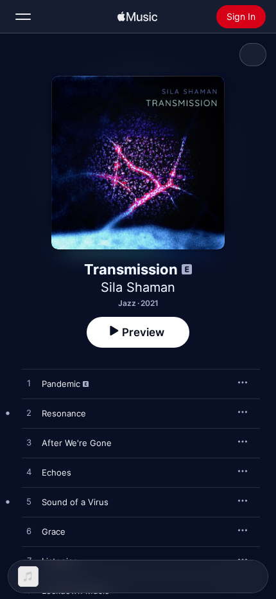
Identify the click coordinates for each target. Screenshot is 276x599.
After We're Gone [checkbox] (77, 443)
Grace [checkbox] (53, 531)
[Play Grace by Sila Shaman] (29, 531)
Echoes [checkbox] (56, 472)
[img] (137, 16)
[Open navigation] (23, 17)
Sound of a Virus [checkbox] (75, 502)
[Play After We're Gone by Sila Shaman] (29, 443)
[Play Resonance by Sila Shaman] (29, 413)
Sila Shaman (138, 287)
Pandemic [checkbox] (61, 384)
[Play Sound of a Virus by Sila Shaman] (29, 502)
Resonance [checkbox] (64, 413)
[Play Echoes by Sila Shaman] (29, 472)
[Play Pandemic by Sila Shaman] (29, 383)
